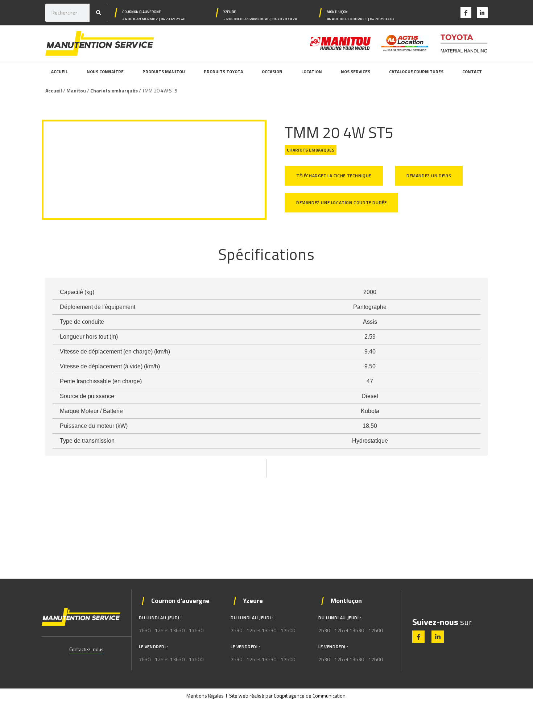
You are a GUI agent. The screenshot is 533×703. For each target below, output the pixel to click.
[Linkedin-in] (482, 12)
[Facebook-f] (465, 12)
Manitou (76, 90)
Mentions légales (205, 695)
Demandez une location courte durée (341, 202)
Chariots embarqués (114, 90)
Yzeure (229, 12)
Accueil (53, 90)
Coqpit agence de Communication (310, 695)
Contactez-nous (86, 649)
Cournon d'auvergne (141, 12)
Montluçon (337, 12)
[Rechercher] (99, 13)
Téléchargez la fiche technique (333, 175)
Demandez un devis (428, 175)
